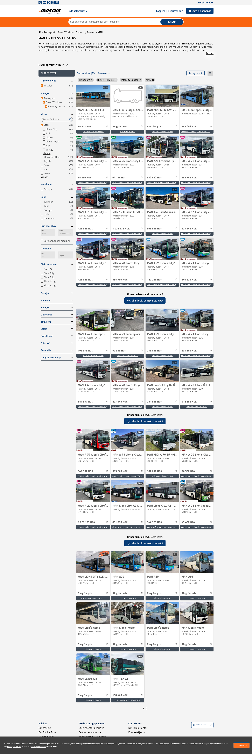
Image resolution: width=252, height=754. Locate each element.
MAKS (61, 230)
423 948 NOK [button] (85, 228)
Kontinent (46, 184)
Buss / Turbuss (66, 32)
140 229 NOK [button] (154, 279)
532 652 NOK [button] (154, 177)
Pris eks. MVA (48, 226)
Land (43, 197)
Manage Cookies (14, 747)
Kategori (45, 93)
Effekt (44, 329)
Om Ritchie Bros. (47, 732)
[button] (56, 73)
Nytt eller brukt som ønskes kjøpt (145, 300)
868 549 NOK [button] (154, 228)
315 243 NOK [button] (119, 471)
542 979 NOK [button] (154, 522)
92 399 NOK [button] (119, 350)
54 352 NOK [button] (188, 471)
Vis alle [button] (46, 153)
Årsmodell (46, 248)
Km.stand (46, 300)
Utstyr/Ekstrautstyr (51, 357)
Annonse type (48, 80)
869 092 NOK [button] (189, 126)
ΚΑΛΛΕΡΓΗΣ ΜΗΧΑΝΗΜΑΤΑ (128, 700)
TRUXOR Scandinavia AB (93, 131)
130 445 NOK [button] (119, 695)
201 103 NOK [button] (189, 350)
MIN (42, 230)
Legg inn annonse (201, 11)
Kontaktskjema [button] (136, 732)
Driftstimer (46, 314)
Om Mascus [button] (44, 728)
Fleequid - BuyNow (128, 598)
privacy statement (38, 747)
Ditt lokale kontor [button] (137, 728)
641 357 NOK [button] (85, 401)
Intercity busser (86, 32)
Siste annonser (49, 264)
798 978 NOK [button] (85, 350)
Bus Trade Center (127, 131)
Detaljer (45, 293)
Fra (42, 253)
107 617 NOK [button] (154, 471)
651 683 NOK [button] (119, 522)
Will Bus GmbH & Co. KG (162, 131)
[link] (93, 96)
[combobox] (193, 725)
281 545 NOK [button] (154, 401)
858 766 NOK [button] (189, 177)
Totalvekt (46, 322)
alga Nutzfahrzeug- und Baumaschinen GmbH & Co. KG (205, 131)
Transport (49, 32)
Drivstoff (45, 343)
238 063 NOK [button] (154, 350)
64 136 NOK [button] (84, 177)
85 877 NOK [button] (84, 126)
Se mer (210, 53)
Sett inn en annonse (90, 732)
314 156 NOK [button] (189, 401)
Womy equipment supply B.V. (93, 598)
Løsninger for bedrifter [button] (91, 728)
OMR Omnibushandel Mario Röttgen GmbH (97, 182)
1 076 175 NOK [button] (121, 228)
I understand (241, 745)
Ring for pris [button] (119, 126)
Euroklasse (47, 336)
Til (59, 253)
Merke (44, 114)
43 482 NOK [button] (188, 522)
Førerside (46, 350)
